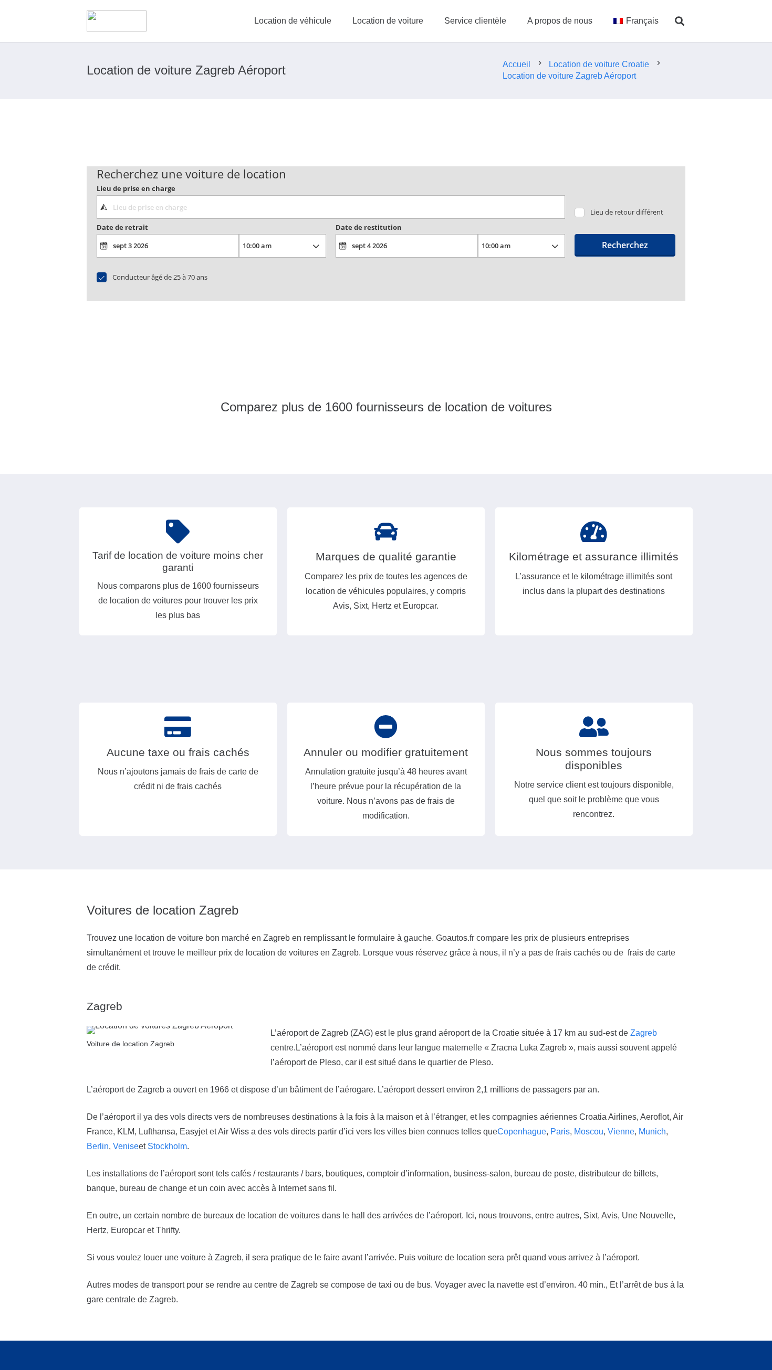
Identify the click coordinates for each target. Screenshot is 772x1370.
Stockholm (167, 1146)
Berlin (98, 1146)
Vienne (621, 1131)
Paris (560, 1131)
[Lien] (117, 20)
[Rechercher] (679, 21)
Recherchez (625, 245)
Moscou (588, 1131)
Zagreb (643, 1032)
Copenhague (521, 1131)
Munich (652, 1131)
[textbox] (331, 206)
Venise (126, 1146)
